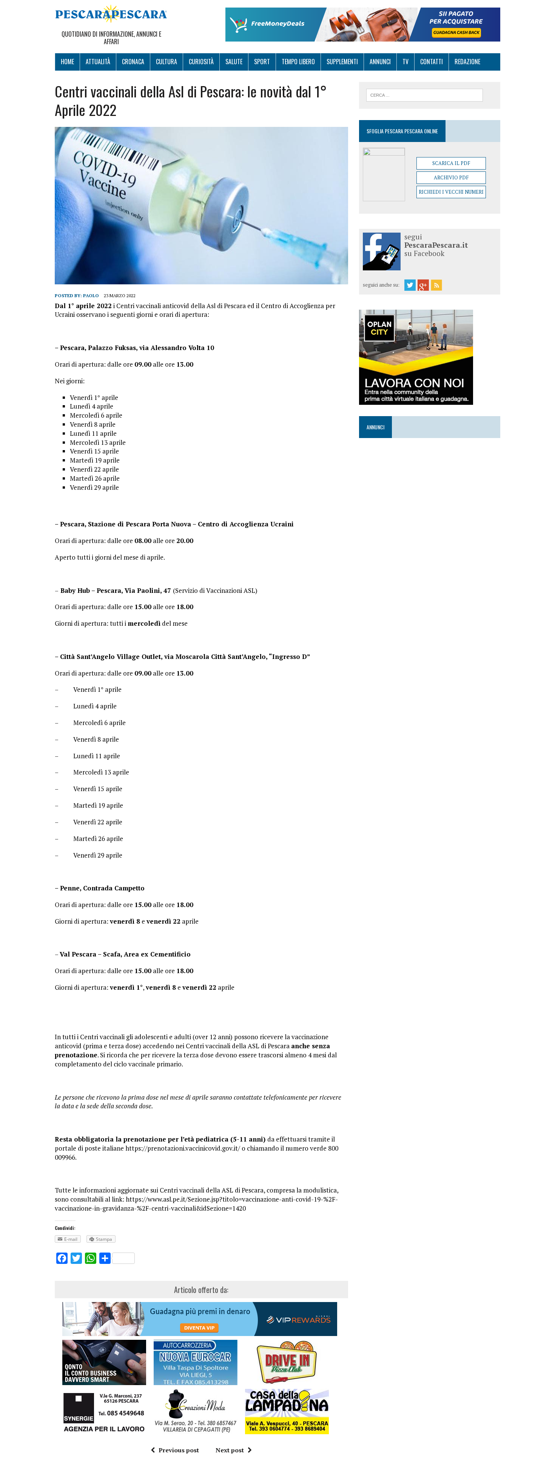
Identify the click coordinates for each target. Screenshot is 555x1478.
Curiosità (201, 61)
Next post (230, 1450)
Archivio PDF (451, 177)
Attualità (98, 61)
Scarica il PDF (451, 163)
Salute (233, 61)
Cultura (166, 61)
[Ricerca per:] (424, 94)
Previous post (179, 1450)
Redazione (467, 61)
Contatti (431, 61)
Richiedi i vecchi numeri (451, 191)
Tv (405, 61)
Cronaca (133, 61)
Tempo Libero (298, 61)
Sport (262, 61)
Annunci (380, 61)
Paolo (91, 295)
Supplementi (342, 61)
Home (67, 61)
